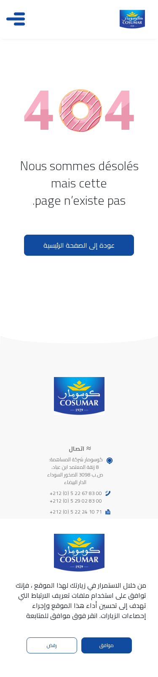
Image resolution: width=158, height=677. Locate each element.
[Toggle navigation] (15, 19)
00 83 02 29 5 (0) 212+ (76, 501)
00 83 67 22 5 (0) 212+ (76, 493)
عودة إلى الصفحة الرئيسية (79, 245)
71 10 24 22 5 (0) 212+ (76, 512)
